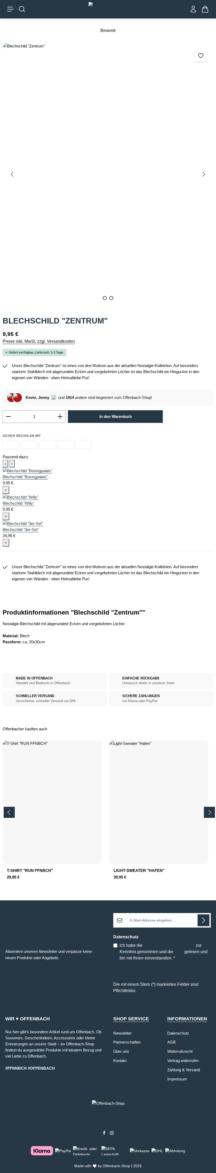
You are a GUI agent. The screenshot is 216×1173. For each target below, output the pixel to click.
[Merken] (200, 55)
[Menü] (10, 9)
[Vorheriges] (12, 174)
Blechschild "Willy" (18, 503)
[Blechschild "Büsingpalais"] (27, 470)
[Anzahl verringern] (8, 416)
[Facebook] (104, 1134)
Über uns (121, 1051)
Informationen (187, 1018)
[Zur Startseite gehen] (108, 9)
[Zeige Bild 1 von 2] (105, 298)
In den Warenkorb (115, 416)
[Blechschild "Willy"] (20, 497)
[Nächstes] (203, 174)
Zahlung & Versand (183, 1070)
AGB (178, 951)
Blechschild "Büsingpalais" (25, 477)
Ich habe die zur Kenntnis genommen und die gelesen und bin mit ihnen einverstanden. (164, 951)
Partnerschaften (127, 1042)
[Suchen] (22, 9)
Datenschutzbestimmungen (169, 945)
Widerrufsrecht (180, 1051)
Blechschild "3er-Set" (21, 529)
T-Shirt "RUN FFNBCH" (30, 870)
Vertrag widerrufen (183, 1060)
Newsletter (122, 1033)
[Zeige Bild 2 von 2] (111, 298)
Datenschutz (178, 1033)
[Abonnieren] (203, 920)
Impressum (177, 1079)
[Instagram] (112, 1134)
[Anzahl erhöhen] (60, 416)
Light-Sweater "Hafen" (139, 870)
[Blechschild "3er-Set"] (23, 523)
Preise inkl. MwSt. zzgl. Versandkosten (39, 341)
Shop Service (131, 1018)
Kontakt (119, 1060)
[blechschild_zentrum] (108, 174)
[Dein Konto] (193, 9)
